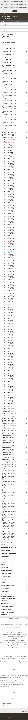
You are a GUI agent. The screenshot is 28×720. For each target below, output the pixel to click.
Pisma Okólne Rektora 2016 (8, 449)
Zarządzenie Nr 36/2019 (9, 199)
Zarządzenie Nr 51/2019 (9, 222)
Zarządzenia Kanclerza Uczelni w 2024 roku (9, 474)
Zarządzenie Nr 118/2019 (9, 328)
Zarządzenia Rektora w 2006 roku (9, 428)
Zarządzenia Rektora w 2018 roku (9, 408)
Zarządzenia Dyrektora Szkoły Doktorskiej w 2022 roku (8, 531)
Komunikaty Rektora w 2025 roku (9, 461)
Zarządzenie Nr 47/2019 (9, 216)
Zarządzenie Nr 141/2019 (9, 364)
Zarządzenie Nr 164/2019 (9, 400)
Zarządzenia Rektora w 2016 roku (9, 411)
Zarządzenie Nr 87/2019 (9, 279)
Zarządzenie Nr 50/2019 (9, 221)
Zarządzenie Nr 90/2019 (9, 284)
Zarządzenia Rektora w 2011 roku (9, 420)
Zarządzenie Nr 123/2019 (9, 336)
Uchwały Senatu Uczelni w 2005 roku (9, 128)
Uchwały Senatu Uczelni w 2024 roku (9, 76)
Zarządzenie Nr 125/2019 (9, 339)
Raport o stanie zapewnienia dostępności (7, 613)
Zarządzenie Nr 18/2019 (9, 171)
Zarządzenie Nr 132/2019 (9, 350)
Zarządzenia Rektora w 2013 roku (9, 416)
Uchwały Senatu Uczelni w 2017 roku (9, 96)
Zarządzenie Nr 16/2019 (9, 168)
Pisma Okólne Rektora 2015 (8, 451)
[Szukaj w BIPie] (26, 619)
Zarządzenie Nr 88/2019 (9, 281)
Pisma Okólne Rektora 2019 (8, 444)
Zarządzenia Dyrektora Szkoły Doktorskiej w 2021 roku (8, 534)
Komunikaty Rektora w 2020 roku (9, 466)
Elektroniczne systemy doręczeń (8, 553)
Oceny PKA (3, 559)
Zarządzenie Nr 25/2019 (9, 182)
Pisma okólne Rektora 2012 (8, 456)
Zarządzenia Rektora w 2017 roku (9, 410)
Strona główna (4, 13)
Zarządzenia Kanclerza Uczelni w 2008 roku (9, 517)
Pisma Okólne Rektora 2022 (8, 439)
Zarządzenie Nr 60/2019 (9, 237)
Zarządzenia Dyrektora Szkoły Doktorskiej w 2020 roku (8, 537)
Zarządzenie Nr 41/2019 (9, 207)
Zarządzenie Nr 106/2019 (9, 309)
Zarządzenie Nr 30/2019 (9, 189)
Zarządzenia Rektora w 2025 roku (9, 132)
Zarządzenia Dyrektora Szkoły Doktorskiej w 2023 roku (8, 528)
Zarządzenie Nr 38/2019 (9, 202)
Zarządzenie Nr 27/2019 (9, 185)
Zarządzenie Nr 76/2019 (9, 262)
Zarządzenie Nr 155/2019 (9, 386)
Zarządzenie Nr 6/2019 (8, 152)
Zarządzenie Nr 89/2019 (9, 282)
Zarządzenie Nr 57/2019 (9, 232)
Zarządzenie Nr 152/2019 (9, 381)
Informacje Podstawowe (7, 24)
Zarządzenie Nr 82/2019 (9, 271)
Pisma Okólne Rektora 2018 (8, 445)
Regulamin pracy (5, 44)
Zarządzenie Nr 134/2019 (9, 353)
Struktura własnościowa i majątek (7, 563)
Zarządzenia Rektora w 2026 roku (9, 130)
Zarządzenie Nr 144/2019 (9, 369)
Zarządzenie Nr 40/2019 (9, 205)
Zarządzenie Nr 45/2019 (9, 213)
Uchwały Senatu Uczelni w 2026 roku (9, 71)
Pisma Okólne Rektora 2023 (8, 437)
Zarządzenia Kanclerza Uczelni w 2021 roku (9, 482)
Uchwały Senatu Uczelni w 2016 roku (9, 98)
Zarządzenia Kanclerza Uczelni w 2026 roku (9, 468)
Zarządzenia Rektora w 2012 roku (9, 418)
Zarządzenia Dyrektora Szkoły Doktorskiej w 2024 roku (8, 526)
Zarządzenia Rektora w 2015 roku (9, 413)
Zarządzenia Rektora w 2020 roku (9, 141)
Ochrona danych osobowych (7, 606)
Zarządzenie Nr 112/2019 (9, 318)
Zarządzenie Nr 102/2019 (9, 303)
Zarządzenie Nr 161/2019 (9, 395)
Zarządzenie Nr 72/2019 (9, 255)
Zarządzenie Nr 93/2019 (9, 288)
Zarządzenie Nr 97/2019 (9, 295)
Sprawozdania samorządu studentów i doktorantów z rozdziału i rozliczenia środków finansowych (8, 597)
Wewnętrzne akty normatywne (8, 14)
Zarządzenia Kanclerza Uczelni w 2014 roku (9, 501)
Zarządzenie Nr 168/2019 (9, 406)
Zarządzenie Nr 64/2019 (6, 18)
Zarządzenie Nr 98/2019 (9, 296)
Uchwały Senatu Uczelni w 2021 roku (9, 85)
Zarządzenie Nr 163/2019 (9, 398)
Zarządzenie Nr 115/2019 (9, 323)
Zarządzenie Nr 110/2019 (9, 315)
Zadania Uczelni (4, 567)
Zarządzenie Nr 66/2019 (9, 246)
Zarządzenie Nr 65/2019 (9, 244)
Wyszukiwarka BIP (5, 603)
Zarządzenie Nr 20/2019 (9, 174)
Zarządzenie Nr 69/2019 (9, 251)
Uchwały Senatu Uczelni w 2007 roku (9, 123)
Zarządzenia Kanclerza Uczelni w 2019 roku (9, 487)
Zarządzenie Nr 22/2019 (9, 177)
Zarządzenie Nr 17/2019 (9, 169)
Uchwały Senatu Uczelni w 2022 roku (9, 82)
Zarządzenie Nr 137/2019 (9, 358)
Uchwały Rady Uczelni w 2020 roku (8, 66)
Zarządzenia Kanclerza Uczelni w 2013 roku (9, 504)
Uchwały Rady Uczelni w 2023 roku (8, 57)
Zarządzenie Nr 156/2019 (9, 387)
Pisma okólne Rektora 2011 (8, 457)
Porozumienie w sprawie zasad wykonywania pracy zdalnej (8, 46)
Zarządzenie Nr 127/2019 (9, 342)
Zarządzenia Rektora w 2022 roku (9, 137)
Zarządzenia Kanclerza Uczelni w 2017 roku (9, 493)
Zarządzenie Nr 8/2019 (8, 155)
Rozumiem (14, 10)
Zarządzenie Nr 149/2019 (9, 376)
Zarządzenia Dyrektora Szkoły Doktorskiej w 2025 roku (8, 523)
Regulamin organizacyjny (7, 34)
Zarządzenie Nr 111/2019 (9, 317)
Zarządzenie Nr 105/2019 (9, 307)
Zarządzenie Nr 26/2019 (9, 183)
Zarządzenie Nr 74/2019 (9, 259)
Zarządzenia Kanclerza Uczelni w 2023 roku (9, 476)
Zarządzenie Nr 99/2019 (9, 298)
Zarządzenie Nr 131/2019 (9, 348)
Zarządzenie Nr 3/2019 (8, 147)
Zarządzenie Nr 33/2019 (9, 194)
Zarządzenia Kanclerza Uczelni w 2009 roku (9, 515)
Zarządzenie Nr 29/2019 (9, 188)
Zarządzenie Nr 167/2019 (9, 405)
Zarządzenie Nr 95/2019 (9, 292)
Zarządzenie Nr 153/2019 (9, 383)
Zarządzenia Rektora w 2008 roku (9, 425)
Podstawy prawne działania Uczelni (7, 543)
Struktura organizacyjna (6, 570)
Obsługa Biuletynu (5, 576)
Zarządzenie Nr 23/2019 (9, 179)
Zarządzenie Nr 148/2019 (9, 375)
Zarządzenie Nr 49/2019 (9, 219)
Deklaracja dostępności (6, 609)
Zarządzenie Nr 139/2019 (9, 361)
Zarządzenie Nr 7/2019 (8, 153)
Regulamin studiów (6, 36)
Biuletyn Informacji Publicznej (15, 13)
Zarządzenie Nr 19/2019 (9, 172)
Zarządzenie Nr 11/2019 (9, 160)
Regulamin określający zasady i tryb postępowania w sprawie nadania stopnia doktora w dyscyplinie (8, 39)
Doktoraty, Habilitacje (6, 588)
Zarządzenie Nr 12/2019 (9, 161)
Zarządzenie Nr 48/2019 (9, 218)
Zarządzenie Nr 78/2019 (9, 265)
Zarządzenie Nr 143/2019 (9, 367)
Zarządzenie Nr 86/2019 (9, 277)
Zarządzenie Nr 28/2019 (9, 186)
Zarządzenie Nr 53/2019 (9, 226)
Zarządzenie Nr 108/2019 (9, 312)
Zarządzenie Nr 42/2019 (9, 208)
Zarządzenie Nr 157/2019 (9, 389)
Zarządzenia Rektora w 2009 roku (9, 423)
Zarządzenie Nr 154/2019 (9, 384)
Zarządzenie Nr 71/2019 (9, 254)
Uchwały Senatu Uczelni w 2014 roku (9, 104)
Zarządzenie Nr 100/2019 (9, 299)
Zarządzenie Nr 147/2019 (9, 373)
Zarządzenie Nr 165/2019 (9, 402)
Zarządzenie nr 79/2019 (9, 266)
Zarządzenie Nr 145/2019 (9, 370)
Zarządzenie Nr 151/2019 (9, 380)
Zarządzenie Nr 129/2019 (9, 345)
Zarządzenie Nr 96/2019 (9, 293)
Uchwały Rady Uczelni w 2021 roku (8, 63)
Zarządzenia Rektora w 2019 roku (8, 16)
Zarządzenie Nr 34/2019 (9, 196)
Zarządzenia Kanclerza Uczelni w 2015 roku (9, 498)
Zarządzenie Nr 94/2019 (9, 290)
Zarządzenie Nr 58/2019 (9, 233)
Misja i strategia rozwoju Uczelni (8, 547)
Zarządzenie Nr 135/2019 (9, 354)
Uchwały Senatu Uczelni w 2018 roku (9, 93)
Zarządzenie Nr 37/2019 (9, 200)
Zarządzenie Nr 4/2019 (8, 149)
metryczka (25, 711)
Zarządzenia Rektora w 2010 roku (9, 422)
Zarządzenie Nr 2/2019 (8, 146)
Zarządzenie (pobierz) (8, 705)
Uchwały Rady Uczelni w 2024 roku (8, 55)
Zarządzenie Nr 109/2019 (9, 314)
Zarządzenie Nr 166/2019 (9, 403)
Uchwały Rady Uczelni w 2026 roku (8, 49)
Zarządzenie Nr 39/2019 (9, 204)
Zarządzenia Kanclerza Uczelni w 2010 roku (9, 512)
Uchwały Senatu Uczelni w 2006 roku (9, 126)
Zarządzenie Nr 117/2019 (9, 326)
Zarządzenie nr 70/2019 (9, 252)
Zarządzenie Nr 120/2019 (9, 331)
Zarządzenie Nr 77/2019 (9, 263)
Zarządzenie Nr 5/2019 (8, 150)
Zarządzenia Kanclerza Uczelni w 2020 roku (9, 485)
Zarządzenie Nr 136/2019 (9, 356)
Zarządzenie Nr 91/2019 (9, 285)
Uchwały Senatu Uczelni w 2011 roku (9, 112)
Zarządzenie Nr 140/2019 (9, 362)
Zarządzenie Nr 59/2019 (9, 235)
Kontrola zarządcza (5, 550)
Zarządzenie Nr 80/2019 (9, 268)
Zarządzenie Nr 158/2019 (9, 391)
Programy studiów (5, 556)
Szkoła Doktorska (5, 591)
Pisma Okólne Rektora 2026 (8, 432)
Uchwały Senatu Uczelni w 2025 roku (9, 74)
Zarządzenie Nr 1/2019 (8, 144)
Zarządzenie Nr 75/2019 (9, 260)
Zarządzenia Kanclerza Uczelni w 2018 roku (9, 490)
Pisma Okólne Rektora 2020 (8, 442)
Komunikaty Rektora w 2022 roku (9, 462)
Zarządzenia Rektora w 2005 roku (9, 430)
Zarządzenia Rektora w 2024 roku (9, 134)
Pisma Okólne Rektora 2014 (8, 452)
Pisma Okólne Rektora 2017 (8, 447)
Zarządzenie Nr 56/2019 (9, 230)
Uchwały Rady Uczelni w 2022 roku (8, 60)
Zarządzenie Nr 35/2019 (9, 197)
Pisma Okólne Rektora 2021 (8, 440)
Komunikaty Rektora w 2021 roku (9, 464)
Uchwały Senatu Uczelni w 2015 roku (9, 101)
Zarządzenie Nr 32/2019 (9, 193)
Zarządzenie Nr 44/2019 (9, 211)
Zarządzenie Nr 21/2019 (9, 175)
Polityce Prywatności (22, 9)
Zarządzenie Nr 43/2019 (9, 210)
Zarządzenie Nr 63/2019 (9, 241)
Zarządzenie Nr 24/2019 (9, 180)
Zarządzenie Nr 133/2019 (9, 351)
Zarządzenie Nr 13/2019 (9, 163)
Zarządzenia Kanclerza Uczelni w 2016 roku (9, 496)
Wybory (3, 582)
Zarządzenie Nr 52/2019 (9, 224)
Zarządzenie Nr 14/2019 (9, 164)
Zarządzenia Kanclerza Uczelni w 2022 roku (9, 479)
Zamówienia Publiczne (6, 573)
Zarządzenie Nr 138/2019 (9, 359)
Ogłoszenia (3, 579)
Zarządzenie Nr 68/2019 (9, 249)
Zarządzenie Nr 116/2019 (9, 325)
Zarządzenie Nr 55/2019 (9, 229)
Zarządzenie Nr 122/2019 (9, 334)
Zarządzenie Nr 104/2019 (9, 306)
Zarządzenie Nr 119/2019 (9, 329)
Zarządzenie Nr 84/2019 (9, 274)
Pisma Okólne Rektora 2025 (8, 433)
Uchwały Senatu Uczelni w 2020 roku (9, 87)
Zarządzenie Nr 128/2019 (9, 343)
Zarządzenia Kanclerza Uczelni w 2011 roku (9, 509)
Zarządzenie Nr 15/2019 (9, 166)
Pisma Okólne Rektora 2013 (8, 454)
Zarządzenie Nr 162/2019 (9, 397)
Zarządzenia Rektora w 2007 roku (9, 427)
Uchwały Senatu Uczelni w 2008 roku (9, 120)
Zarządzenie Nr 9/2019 (8, 157)
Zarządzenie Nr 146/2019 (9, 372)
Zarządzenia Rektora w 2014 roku (9, 415)
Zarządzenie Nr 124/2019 (9, 337)
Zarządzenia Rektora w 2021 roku (9, 139)
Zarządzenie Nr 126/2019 (9, 340)
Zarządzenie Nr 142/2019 (9, 365)
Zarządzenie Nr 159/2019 (9, 392)
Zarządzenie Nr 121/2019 (9, 332)
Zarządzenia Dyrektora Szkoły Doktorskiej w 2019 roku (8, 539)
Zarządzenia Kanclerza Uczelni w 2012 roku (9, 507)
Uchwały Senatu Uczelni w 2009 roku (9, 117)
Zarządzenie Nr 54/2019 (9, 227)
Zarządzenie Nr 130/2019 (9, 347)
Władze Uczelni (4, 27)
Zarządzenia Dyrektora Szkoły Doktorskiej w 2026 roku (8, 520)
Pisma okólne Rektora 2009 (8, 459)
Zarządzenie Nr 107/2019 (9, 310)
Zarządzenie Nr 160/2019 (9, 394)
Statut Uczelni (5, 32)
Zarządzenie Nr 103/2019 (9, 304)
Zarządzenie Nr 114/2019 (9, 321)
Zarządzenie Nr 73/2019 (9, 257)
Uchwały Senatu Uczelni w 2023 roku (9, 79)
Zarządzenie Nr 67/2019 (9, 248)
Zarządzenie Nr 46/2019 (9, 215)
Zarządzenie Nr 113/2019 (9, 320)
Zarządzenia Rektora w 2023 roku (9, 135)
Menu (2, 21)
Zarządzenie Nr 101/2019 (9, 301)
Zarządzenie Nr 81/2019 (9, 270)
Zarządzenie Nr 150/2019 (9, 378)
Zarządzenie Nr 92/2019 (9, 287)
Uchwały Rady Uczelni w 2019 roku (8, 68)
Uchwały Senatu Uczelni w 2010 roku (9, 115)
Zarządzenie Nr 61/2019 (9, 238)
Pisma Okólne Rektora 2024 (8, 435)
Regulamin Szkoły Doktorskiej (8, 42)
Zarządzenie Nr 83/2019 (9, 273)
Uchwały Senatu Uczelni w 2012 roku (9, 109)
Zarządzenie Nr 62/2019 (9, 240)
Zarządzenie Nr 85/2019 (9, 276)
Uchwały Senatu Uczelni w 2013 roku (9, 106)
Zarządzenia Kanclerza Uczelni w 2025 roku (9, 471)
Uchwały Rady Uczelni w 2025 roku (8, 52)
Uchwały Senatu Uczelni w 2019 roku (9, 90)
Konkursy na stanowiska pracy (8, 585)
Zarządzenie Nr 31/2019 (9, 191)
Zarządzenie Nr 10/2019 (9, 158)
